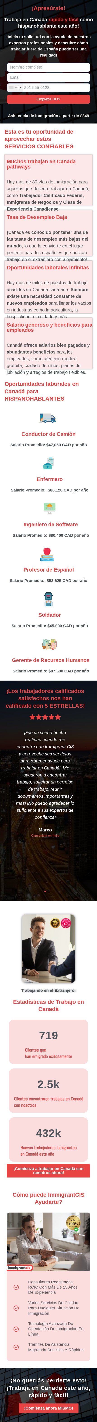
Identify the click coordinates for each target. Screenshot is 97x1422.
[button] (41, 891)
